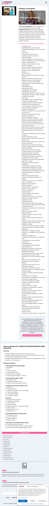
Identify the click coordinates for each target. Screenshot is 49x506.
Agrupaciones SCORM (7, 451)
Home (7, 497)
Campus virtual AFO (7, 453)
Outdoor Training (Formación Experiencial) (10, 472)
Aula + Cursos (6, 439)
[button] (46, 486)
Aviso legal (41, 503)
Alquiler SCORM (6, 442)
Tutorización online (7, 455)
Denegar (33, 500)
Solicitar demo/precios (7, 435)
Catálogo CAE (6, 446)
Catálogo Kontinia (6, 444)
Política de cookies (25, 503)
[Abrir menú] (46, 2)
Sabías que (4, 470)
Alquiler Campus (6, 441)
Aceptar (23, 500)
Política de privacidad (34, 503)
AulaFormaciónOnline (39, 43)
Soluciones (15, 497)
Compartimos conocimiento (8, 459)
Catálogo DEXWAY (7, 450)
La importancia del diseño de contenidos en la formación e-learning (15, 482)
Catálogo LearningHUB (27, 8)
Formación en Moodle (7, 457)
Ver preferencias (42, 500)
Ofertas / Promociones (7, 437)
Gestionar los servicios (23, 497)
